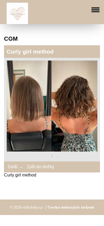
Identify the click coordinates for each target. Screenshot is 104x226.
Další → (15, 166)
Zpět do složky (40, 166)
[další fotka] (52, 155)
